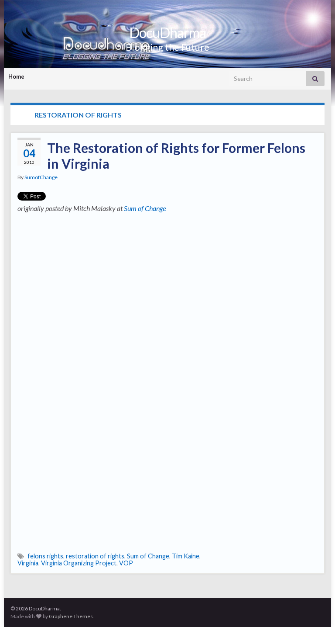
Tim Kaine (185, 556)
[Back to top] (315, 607)
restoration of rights (95, 556)
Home (16, 76)
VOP (126, 563)
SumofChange (41, 177)
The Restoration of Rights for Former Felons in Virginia (176, 155)
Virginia (27, 563)
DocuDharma (167, 32)
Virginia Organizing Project (78, 563)
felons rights (45, 556)
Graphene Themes (71, 616)
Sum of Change (145, 208)
